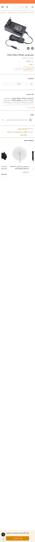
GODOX (28, 61)
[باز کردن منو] (32, 7)
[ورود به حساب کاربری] (7, 7)
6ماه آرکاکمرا (18, 69)
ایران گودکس (28, 69)
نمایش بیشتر (31, 108)
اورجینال (9, 132)
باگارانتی (25, 132)
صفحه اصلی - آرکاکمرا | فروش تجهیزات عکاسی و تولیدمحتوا (21, 12)
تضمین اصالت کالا (17, 132)
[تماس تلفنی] (3, 534)
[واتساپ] (3, 539)
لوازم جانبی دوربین (22, 128)
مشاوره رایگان (23, 135)
